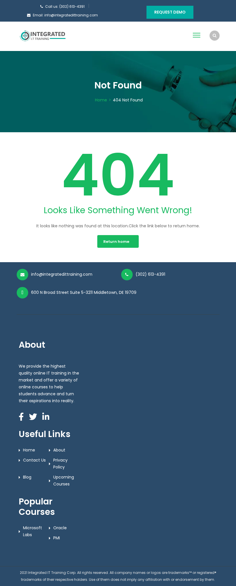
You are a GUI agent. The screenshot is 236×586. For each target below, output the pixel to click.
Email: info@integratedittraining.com (65, 15)
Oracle (60, 528)
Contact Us (34, 460)
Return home (116, 241)
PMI (56, 538)
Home (101, 100)
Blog (27, 477)
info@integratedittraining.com (61, 274)
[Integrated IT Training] (42, 36)
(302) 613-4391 (150, 274)
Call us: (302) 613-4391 (65, 6)
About (59, 450)
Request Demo (170, 12)
